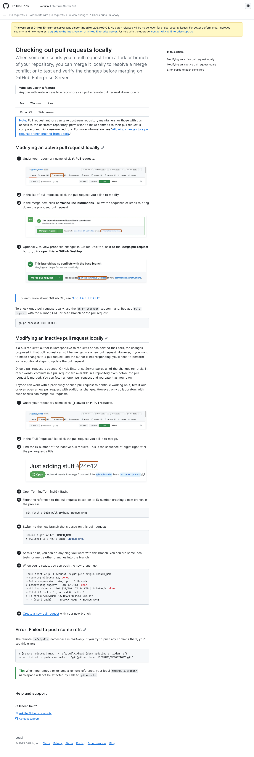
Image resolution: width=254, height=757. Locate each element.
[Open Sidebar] (4, 15)
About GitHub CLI (85, 298)
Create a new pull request (41, 613)
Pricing (80, 743)
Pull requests (17, 15)
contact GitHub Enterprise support (172, 31)
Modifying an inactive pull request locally (59, 338)
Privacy (57, 743)
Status (69, 743)
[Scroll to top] (246, 749)
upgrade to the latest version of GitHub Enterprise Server (82, 31)
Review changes (78, 15)
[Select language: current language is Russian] (248, 6)
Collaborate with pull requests (46, 15)
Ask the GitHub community (35, 713)
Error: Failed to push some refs (48, 629)
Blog (112, 743)
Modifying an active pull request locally (57, 147)
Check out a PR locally (105, 15)
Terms (46, 743)
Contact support (29, 718)
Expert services (97, 743)
